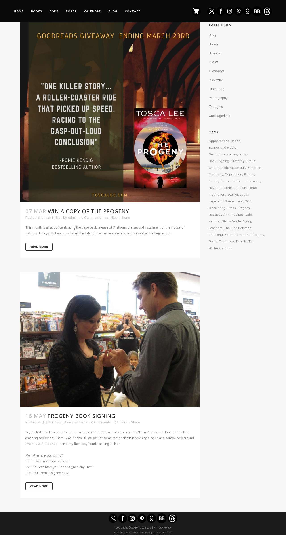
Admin (72, 217)
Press (231, 208)
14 (111, 217)
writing (227, 248)
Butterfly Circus (243, 161)
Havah (214, 188)
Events (213, 62)
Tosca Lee (226, 241)
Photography (218, 98)
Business (215, 53)
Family (214, 181)
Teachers (216, 228)
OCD (248, 201)
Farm (225, 181)
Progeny (244, 208)
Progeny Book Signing (82, 415)
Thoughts (216, 107)
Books (68, 422)
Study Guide (231, 221)
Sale (248, 214)
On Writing (217, 208)
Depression (233, 174)
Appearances (219, 141)
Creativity (216, 174)
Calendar (216, 167)
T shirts (241, 241)
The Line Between (238, 228)
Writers (214, 248)
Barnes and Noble (222, 147)
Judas (244, 194)
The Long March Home (226, 234)
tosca (83, 422)
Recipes (237, 214)
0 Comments (91, 217)
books (243, 154)
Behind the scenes (223, 154)
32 (121, 422)
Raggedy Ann (219, 214)
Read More (39, 246)
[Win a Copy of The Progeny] (110, 112)
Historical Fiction (233, 188)
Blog (58, 217)
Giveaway (254, 181)
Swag (247, 221)
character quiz (235, 167)
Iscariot (232, 194)
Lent (239, 201)
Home (252, 188)
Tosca (213, 241)
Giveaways (216, 71)
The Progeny (254, 234)
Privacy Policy (162, 527)
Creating (254, 167)
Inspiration (216, 80)
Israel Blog (216, 89)
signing (214, 221)
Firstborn (238, 181)
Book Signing (219, 161)
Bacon (235, 141)
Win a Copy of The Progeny (88, 211)
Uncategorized (219, 116)
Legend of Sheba (222, 201)
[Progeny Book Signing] (110, 339)
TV (250, 241)
